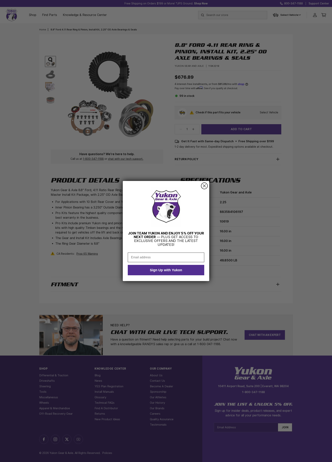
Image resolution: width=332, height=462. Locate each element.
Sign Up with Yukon (166, 270)
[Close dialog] (204, 185)
